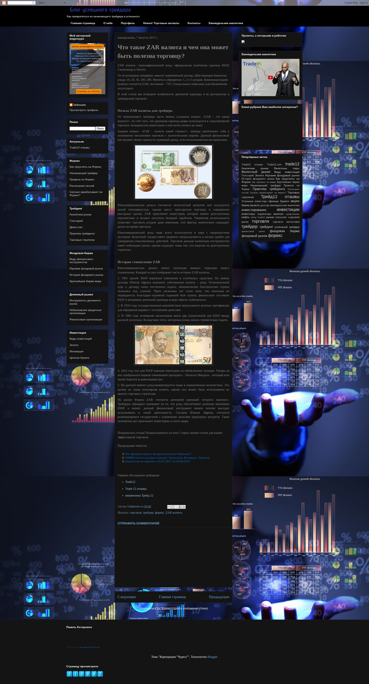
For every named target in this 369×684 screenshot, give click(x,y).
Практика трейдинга (82, 233)
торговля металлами (286, 222)
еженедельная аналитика (284, 205)
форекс (159, 512)
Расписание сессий (82, 185)
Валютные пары (286, 168)
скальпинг (281, 217)
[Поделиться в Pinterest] (184, 507)
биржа (245, 205)
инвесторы (248, 213)
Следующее (127, 597)
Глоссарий (76, 220)
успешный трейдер (287, 226)
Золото (74, 345)
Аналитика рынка (80, 214)
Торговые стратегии (82, 239)
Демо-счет (76, 227)
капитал (278, 213)
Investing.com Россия (89, 647)
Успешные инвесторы (254, 201)
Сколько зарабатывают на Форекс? (268, 193)
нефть (245, 217)
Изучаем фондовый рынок (86, 268)
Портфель (128, 23)
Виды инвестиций (81, 338)
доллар (264, 205)
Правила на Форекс (82, 179)
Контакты (194, 23)
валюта (254, 205)
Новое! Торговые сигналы (161, 23)
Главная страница (83, 23)
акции (295, 201)
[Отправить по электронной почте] (169, 507)
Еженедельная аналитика (226, 23)
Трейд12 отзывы (280, 196)
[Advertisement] (173, 557)
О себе (108, 23)
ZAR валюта (174, 512)
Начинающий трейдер (84, 173)
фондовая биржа (284, 231)
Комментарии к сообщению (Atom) (185, 608)
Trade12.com (274, 164)
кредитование (292, 214)
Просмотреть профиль (84, 110)
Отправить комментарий (138, 523)
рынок (270, 217)
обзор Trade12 (258, 217)
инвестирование (254, 210)
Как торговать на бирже (264, 182)
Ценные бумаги (79, 357)
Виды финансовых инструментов (81, 260)
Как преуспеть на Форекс (85, 166)
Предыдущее (219, 597)
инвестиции (288, 209)
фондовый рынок (254, 236)
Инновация (77, 351)
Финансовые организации (86, 319)
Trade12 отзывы (80, 147)
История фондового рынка (86, 274)
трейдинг (266, 227)
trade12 (292, 164)
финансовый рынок (253, 231)
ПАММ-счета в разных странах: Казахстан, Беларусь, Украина (167, 457)
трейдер (148, 512)
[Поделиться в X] (176, 507)
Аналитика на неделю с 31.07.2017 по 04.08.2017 (157, 461)
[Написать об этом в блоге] (173, 507)
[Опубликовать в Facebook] (180, 507)
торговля (135, 512)
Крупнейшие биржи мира (85, 281)
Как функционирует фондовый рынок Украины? (158, 453)
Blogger (212, 656)
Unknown (79, 104)
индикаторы (264, 214)
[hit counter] (84, 676)
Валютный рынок (256, 172)
